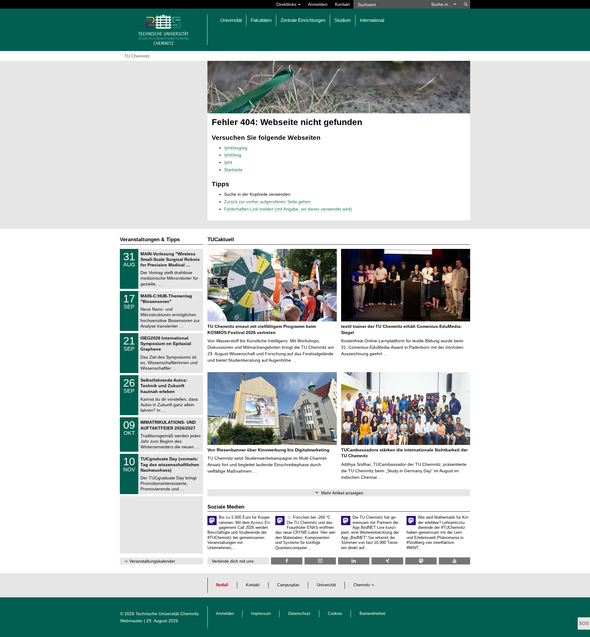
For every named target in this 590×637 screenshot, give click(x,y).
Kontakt (342, 4)
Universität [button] (231, 20)
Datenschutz (299, 613)
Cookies (335, 613)
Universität (326, 585)
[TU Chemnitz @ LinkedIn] (353, 560)
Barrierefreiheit (372, 613)
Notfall (222, 585)
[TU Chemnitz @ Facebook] (286, 560)
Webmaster (131, 620)
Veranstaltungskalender (152, 561)
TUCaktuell (220, 239)
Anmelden (318, 4)
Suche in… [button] (442, 4)
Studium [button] (342, 20)
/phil (228, 162)
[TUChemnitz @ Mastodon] (421, 560)
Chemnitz (361, 585)
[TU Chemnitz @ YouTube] (454, 560)
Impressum (261, 613)
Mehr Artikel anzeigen (342, 492)
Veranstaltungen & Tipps (150, 239)
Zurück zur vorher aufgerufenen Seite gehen (267, 201)
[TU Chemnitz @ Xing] (387, 560)
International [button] (372, 20)
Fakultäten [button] (261, 20)
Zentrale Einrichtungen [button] (303, 20)
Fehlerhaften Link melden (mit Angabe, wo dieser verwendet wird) (288, 208)
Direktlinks (286, 4)
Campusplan (288, 585)
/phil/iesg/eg (235, 147)
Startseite (233, 169)
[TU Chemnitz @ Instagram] (320, 560)
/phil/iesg (232, 154)
